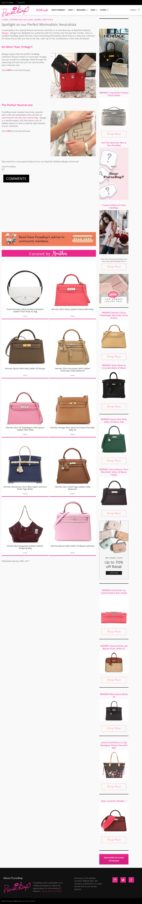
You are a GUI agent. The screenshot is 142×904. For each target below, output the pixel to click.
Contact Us (21, 2)
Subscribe (109, 900)
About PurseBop (7, 2)
